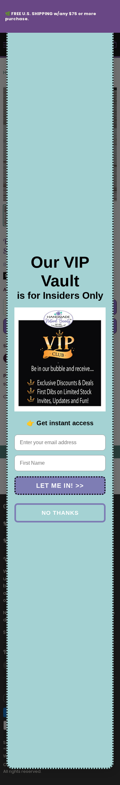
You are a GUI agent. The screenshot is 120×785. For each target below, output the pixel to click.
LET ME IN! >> (60, 485)
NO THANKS (60, 513)
